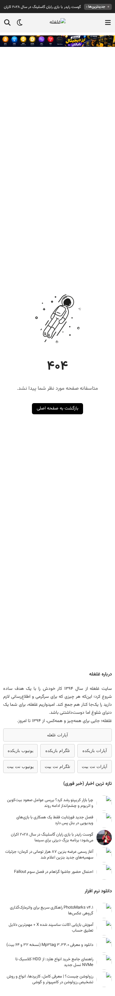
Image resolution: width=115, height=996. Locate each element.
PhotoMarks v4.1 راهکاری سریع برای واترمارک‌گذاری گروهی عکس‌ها (51, 910)
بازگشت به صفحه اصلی (57, 408)
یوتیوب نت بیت (20, 766)
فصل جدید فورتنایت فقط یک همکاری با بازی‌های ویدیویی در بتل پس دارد (54, 820)
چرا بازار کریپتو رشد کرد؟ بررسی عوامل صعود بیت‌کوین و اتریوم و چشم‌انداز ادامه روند (50, 803)
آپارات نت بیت (94, 766)
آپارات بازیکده (94, 750)
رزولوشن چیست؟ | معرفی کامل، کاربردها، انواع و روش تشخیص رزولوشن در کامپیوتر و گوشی (50, 979)
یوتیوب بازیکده (21, 750)
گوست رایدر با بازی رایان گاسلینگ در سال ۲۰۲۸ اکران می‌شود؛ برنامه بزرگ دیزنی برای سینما (52, 837)
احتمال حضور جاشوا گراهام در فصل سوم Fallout (53, 872)
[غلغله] (58, 22)
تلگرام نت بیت (57, 766)
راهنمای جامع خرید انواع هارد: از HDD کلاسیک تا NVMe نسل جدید (54, 962)
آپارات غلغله (57, 735)
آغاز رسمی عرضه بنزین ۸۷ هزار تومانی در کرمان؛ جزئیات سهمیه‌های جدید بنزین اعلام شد (49, 855)
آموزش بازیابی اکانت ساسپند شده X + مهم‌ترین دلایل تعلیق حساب (51, 928)
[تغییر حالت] (17, 22)
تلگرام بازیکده (57, 750)
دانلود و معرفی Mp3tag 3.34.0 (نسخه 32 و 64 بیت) (49, 945)
